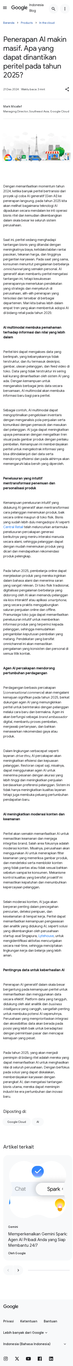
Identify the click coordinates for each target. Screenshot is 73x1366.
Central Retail (13, 527)
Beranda (8, 23)
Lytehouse (46, 936)
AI (37, 1122)
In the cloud (47, 23)
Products (27, 23)
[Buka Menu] (5, 8)
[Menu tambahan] (65, 9)
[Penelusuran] (53, 9)
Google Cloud (16, 1122)
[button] (67, 89)
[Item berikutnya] (18, 1270)
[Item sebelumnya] (8, 1270)
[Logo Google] (10, 1306)
